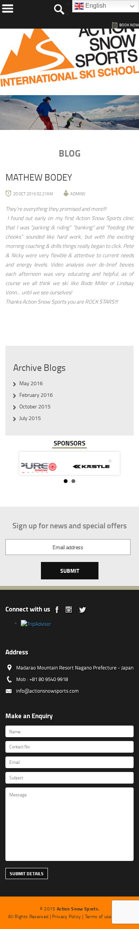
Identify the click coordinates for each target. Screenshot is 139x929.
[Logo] (69, 53)
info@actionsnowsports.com (47, 690)
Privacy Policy (66, 916)
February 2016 (36, 394)
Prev (31, 463)
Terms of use (98, 916)
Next (108, 463)
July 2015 (30, 418)
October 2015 (35, 406)
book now (129, 24)
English (95, 5)
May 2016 (31, 383)
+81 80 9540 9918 (48, 679)
